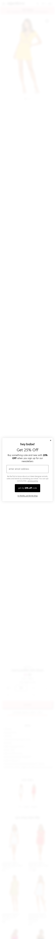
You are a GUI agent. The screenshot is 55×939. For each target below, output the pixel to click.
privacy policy (33, 481)
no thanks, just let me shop (27, 496)
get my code (27, 488)
